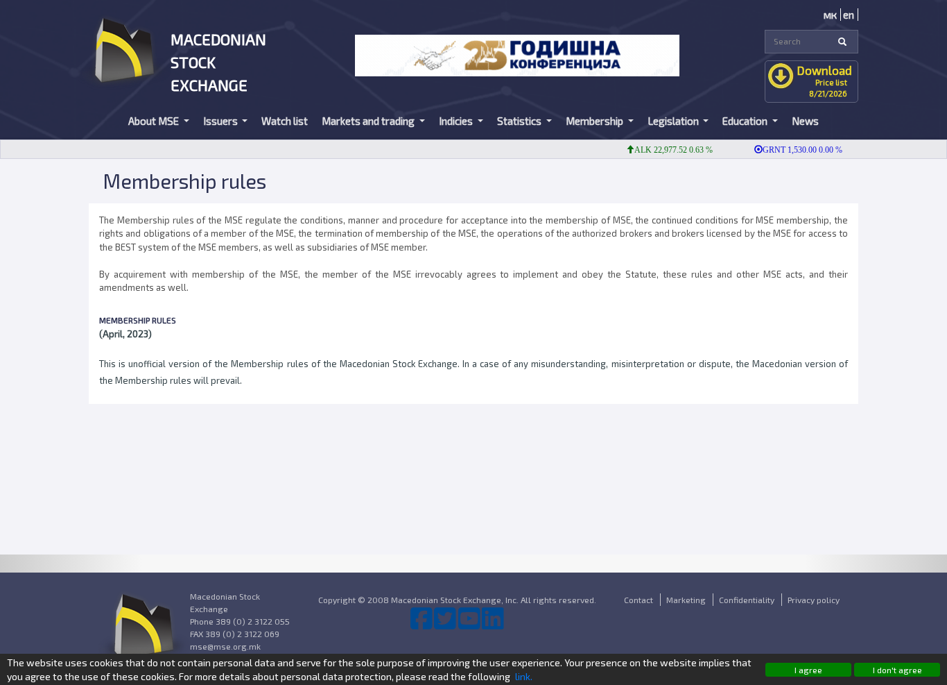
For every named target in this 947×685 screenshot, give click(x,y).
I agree (808, 670)
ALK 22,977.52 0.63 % (666, 150)
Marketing (686, 599)
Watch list (284, 121)
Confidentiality (746, 599)
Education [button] (746, 121)
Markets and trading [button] (369, 121)
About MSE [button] (154, 121)
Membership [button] (595, 121)
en (848, 14)
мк (830, 14)
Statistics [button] (520, 121)
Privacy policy (814, 599)
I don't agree (897, 670)
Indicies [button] (457, 121)
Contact (638, 599)
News (805, 121)
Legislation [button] (674, 121)
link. (523, 676)
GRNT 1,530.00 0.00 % (795, 150)
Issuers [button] (221, 121)
